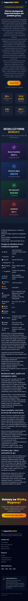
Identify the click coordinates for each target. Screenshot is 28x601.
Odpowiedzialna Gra (6, 557)
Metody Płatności (5, 548)
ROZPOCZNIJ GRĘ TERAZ (14, 515)
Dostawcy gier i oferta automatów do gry (12, 241)
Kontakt (3, 555)
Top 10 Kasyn (4, 542)
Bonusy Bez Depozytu (6, 544)
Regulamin (3, 561)
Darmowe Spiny (5, 546)
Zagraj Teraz (14, 83)
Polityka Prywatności (6, 559)
